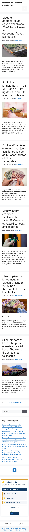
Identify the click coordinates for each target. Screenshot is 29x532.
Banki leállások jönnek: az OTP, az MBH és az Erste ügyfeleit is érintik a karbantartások (14, 89)
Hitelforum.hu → (15, 507)
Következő (17, 402)
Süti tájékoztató (21, 530)
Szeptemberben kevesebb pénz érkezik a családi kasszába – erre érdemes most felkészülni (12, 347)
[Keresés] (24, 411)
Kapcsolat (12, 530)
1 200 (10, 402)
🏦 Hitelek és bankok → (10, 489)
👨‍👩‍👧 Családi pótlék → (10, 494)
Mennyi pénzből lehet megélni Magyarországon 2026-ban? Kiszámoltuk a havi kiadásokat (14, 284)
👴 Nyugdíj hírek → (9, 498)
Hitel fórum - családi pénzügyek (12, 4)
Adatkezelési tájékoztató (18, 528)
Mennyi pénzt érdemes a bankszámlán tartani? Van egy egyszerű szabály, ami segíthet (13, 218)
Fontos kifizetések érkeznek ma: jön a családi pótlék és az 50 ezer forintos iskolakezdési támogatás (14, 153)
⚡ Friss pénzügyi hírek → (12, 502)
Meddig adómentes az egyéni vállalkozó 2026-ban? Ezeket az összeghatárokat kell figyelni (14, 27)
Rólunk (5, 530)
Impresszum (6, 528)
